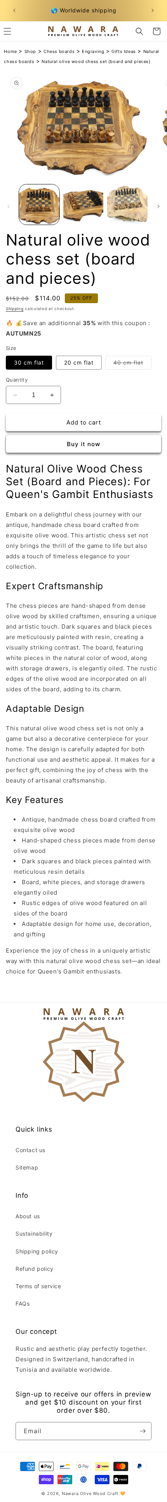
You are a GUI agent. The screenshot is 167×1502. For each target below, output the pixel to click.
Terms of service (38, 1286)
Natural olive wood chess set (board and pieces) (96, 61)
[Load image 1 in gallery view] (39, 204)
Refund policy (35, 1268)
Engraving (93, 51)
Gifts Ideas (123, 51)
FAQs (23, 1303)
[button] (139, 31)
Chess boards (59, 51)
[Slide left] (8, 206)
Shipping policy (37, 1251)
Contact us (30, 1150)
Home (10, 51)
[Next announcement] (152, 10)
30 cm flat (29, 362)
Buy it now (83, 444)
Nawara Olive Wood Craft (90, 1493)
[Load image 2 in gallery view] (83, 204)
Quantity (17, 380)
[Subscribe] (142, 1431)
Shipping (15, 308)
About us (28, 1216)
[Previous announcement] (14, 10)
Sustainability (34, 1233)
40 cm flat (132, 364)
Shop (30, 51)
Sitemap (27, 1167)
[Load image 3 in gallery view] (127, 204)
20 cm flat (79, 362)
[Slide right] (158, 206)
